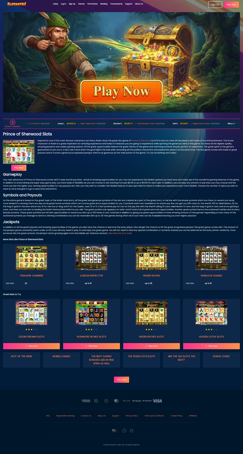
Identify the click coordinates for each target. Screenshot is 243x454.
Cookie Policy (176, 415)
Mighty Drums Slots (182, 123)
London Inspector (91, 275)
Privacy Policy (132, 415)
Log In (63, 4)
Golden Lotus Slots (211, 336)
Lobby (55, 4)
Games (81, 4)
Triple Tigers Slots (68, 123)
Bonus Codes (221, 356)
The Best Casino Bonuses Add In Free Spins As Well (101, 360)
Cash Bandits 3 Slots (127, 123)
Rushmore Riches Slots (91, 336)
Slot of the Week (21, 356)
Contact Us (86, 415)
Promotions (93, 4)
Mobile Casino (61, 356)
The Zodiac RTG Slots (141, 356)
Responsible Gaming (65, 415)
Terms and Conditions (154, 415)
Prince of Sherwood (141, 140)
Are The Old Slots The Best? (181, 358)
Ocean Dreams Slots (32, 336)
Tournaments (116, 4)
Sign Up (72, 4)
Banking (104, 4)
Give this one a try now (119, 233)
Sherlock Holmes (211, 275)
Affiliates (193, 415)
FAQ (48, 415)
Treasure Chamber (31, 275)
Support (128, 4)
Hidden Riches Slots (151, 336)
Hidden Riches (151, 275)
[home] (26, 7)
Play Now (231, 4)
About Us (139, 4)
